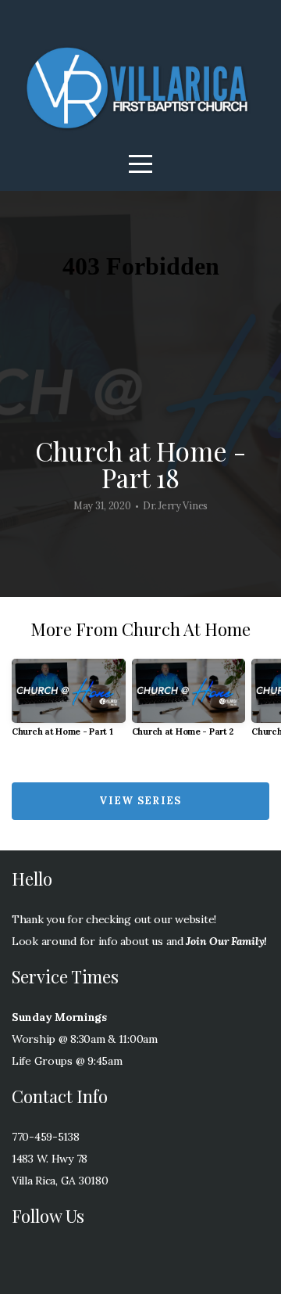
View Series (140, 800)
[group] (69, 704)
